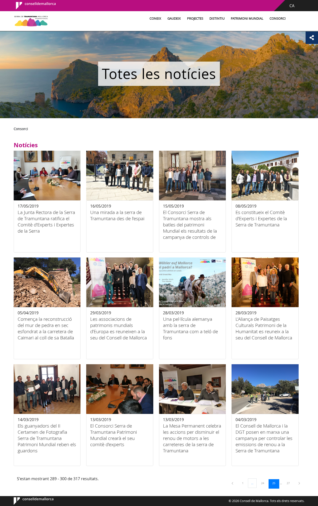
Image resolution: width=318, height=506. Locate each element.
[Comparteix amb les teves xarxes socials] (312, 38)
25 (275, 483)
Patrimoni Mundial (247, 18)
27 (289, 483)
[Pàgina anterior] (232, 483)
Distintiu (217, 18)
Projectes (195, 18)
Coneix (155, 18)
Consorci (278, 18)
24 (264, 483)
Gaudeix (174, 18)
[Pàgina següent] (299, 483)
